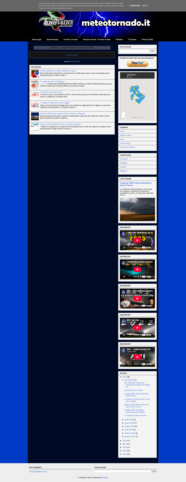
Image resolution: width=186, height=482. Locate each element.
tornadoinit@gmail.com (38, 472)
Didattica (119, 39)
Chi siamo (132, 39)
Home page (36, 39)
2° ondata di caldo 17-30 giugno (52, 81)
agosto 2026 (129, 380)
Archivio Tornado (71, 39)
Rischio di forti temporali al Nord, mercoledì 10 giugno (60, 124)
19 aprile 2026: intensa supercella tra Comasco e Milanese (62, 113)
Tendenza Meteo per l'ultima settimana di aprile (58, 71)
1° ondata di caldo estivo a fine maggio (55, 103)
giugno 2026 (130, 423)
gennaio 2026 (130, 436)
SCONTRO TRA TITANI (133, 390)
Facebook (124, 159)
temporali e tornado (127, 147)
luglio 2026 (129, 420)
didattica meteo (126, 135)
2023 (124, 447)
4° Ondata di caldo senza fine (51, 92)
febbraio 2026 (130, 433)
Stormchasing (52, 39)
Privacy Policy (147, 39)
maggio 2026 (130, 426)
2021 (124, 454)
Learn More (134, 6)
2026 (124, 377)
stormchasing (125, 143)
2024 (124, 444)
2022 (124, 451)
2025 (124, 441)
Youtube (123, 167)
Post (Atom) (75, 61)
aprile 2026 (129, 430)
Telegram (123, 171)
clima (122, 131)
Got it (145, 6)
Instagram (123, 163)
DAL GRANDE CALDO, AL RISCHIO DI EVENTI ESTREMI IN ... (137, 385)
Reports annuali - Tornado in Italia (96, 39)
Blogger (105, 477)
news (122, 139)
